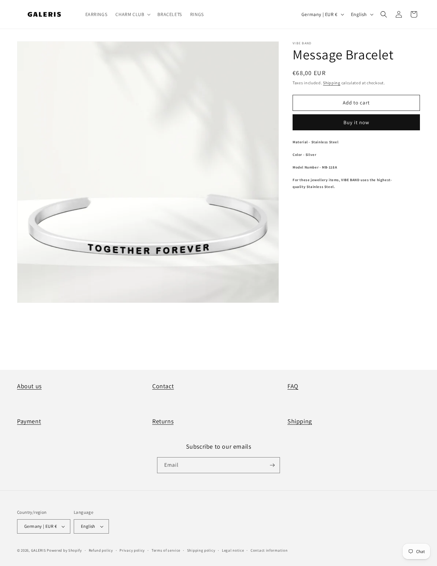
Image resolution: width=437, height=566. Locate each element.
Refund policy (101, 550)
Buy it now (356, 122)
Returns (162, 421)
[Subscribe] (272, 465)
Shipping (331, 82)
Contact (163, 386)
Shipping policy (201, 550)
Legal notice (233, 550)
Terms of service (166, 550)
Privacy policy (132, 550)
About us (29, 386)
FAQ (292, 386)
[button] (132, 14)
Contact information (269, 550)
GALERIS (38, 550)
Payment (29, 421)
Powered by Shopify (64, 550)
